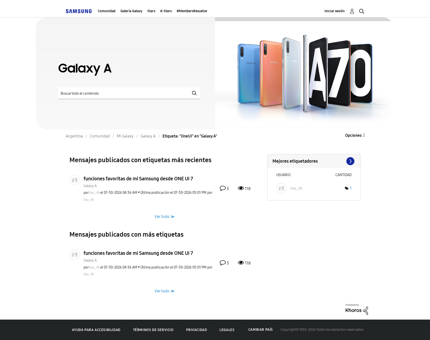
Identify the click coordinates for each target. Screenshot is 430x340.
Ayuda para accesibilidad (96, 330)
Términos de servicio (153, 330)
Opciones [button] (353, 135)
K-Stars (166, 11)
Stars (151, 11)
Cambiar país (260, 330)
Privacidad (196, 330)
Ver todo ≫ (165, 216)
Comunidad (106, 11)
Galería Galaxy (131, 11)
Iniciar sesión (334, 11)
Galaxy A (90, 186)
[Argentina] (79, 11)
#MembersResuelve (192, 11)
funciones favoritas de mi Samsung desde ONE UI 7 (138, 179)
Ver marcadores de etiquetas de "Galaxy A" (314, 161)
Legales (226, 330)
